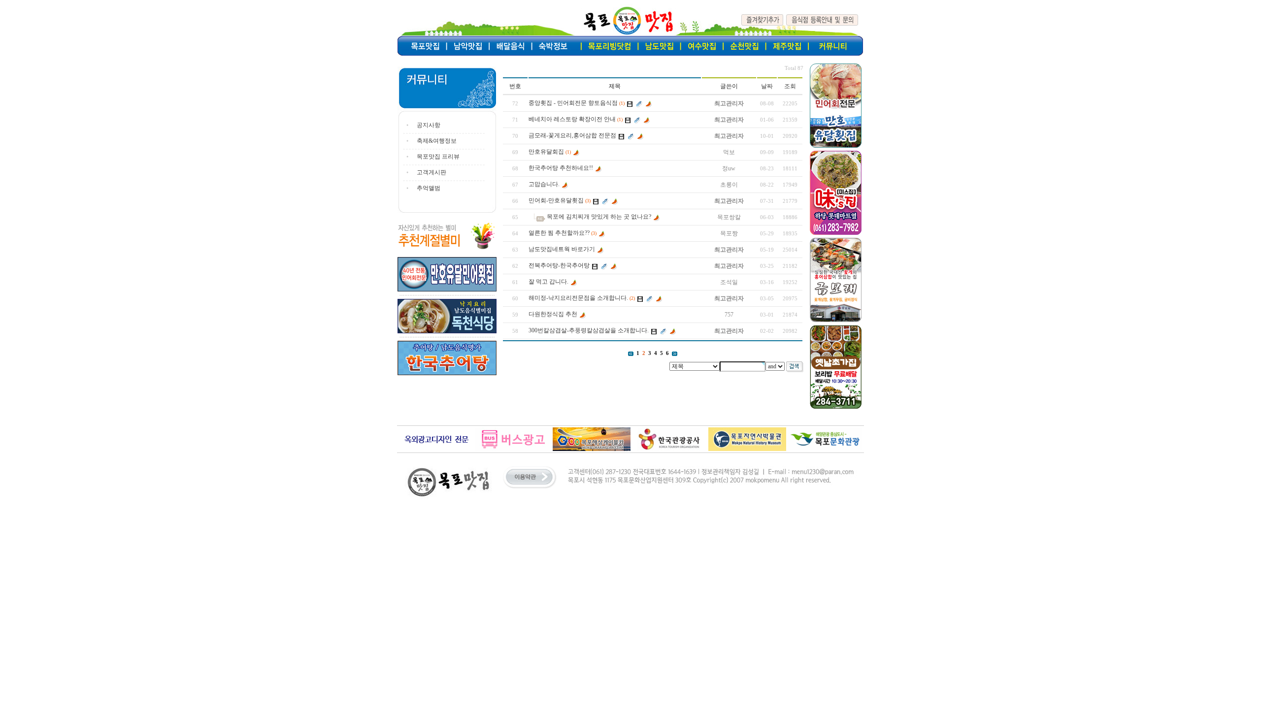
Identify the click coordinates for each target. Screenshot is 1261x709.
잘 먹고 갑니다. (548, 281)
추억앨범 (428, 188)
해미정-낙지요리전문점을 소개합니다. (578, 297)
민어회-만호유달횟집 (556, 200)
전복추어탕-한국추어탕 (559, 265)
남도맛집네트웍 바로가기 (562, 249)
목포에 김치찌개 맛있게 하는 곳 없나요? (599, 216)
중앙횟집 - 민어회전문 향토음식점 (573, 102)
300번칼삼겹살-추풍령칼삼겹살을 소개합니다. (589, 330)
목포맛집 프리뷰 (438, 156)
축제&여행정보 (437, 140)
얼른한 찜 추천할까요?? (559, 232)
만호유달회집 (546, 151)
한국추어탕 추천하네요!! (561, 167)
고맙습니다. (544, 184)
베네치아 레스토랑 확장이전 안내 (572, 119)
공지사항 (428, 125)
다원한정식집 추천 (553, 314)
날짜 (767, 86)
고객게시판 (431, 172)
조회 (790, 86)
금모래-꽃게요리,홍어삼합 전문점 (572, 135)
